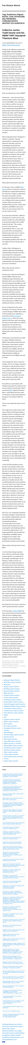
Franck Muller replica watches (13, 702)
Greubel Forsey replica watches (13, 710)
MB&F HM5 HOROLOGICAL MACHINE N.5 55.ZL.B (11, 935)
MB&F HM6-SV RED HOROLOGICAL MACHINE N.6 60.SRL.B (14, 939)
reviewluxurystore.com (16, 1037)
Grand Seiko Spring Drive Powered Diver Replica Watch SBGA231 (13, 823)
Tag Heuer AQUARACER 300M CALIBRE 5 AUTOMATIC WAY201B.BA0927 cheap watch (12, 992)
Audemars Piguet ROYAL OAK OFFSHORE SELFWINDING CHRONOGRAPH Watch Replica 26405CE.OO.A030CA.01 (13, 788)
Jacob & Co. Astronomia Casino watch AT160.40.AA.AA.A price (12, 842)
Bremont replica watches (12, 691)
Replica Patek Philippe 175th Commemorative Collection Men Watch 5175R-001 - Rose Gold (13, 958)
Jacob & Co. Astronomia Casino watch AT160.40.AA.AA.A (12, 838)
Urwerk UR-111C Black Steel (11, 1011)
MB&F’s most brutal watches (11, 45)
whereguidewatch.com (9, 1039)
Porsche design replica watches (14, 734)
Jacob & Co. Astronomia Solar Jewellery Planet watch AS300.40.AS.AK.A (12, 871)
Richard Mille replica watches (13, 745)
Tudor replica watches (11, 752)
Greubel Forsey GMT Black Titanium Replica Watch (11, 828)
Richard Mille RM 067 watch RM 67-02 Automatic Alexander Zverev (14, 977)
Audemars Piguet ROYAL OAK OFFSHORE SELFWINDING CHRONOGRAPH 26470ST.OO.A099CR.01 (12, 664)
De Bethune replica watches (12, 700)
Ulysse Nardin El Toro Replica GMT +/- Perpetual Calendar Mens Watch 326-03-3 (13, 1002)
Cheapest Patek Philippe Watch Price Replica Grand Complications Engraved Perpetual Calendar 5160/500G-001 (13, 804)
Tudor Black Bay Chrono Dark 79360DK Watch (12, 997)
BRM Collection (9, 693)
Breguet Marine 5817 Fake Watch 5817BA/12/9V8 (13, 794)
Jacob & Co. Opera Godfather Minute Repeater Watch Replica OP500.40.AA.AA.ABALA (13, 893)
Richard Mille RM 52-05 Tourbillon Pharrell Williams (13, 986)
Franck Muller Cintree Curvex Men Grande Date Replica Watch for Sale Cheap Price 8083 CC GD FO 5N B (13, 817)
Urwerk (6, 759)
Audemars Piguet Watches (12, 680)
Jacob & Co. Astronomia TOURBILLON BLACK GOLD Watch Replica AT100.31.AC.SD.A (14, 877)
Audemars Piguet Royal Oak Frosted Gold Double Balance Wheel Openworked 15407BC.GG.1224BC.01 (12, 781)
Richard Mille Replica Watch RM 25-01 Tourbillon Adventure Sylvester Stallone (14, 972)
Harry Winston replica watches (13, 713)
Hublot (6, 715)
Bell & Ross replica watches (12, 682)
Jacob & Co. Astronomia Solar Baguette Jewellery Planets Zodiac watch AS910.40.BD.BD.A (14, 865)
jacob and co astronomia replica (12, 1026)
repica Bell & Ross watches (12, 741)
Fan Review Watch (11, 5)
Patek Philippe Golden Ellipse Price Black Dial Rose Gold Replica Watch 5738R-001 (14, 945)
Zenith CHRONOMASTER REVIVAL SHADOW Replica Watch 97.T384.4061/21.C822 (13, 1016)
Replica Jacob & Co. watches (12, 743)
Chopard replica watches (12, 695)
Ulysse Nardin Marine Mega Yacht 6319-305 (13, 1007)
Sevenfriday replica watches (12, 748)
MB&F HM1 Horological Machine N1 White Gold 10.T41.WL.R (13, 930)
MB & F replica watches (18, 661)
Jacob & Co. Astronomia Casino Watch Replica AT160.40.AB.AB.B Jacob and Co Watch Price (13, 848)
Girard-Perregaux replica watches (14, 704)
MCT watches (8, 724)
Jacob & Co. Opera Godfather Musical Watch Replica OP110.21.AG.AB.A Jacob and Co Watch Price (12, 908)
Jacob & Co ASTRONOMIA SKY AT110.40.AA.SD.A (12, 926)
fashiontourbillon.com (9, 1031)
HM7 (11, 390)
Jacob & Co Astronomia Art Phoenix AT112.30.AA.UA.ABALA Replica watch (14, 921)
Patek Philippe (8, 732)
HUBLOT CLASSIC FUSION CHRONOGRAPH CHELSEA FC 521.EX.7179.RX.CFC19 (12, 833)
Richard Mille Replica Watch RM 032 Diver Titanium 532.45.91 (13, 967)
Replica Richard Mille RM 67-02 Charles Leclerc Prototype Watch (13, 962)
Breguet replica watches (11, 686)
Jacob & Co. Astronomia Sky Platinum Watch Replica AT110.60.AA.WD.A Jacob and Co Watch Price (13, 854)
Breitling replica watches (12, 689)
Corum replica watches (11, 697)
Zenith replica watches (11, 761)
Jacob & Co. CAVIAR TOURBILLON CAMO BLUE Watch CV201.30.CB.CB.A (13, 887)
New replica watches (10, 726)
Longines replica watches (12, 719)
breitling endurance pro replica (12, 1024)
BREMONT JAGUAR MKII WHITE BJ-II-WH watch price (13, 799)
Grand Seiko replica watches (13, 708)
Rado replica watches (10, 739)
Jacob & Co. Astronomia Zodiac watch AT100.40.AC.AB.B (12, 882)
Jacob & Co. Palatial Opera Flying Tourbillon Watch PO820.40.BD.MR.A (13, 915)
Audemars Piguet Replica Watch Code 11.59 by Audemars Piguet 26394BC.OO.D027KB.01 (13, 775)
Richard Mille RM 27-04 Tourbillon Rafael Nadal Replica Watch (13, 982)
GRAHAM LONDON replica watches (15, 706)
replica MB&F (17, 611)
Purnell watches (9, 737)
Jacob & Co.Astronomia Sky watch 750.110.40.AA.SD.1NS (13, 860)
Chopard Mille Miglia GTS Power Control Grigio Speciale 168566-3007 (13, 811)
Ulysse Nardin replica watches (13, 756)
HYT (5, 717)
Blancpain (7, 684)
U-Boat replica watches (11, 754)
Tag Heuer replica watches (12, 750)
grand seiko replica (8, 1028)
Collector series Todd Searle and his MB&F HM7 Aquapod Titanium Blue (13, 34)
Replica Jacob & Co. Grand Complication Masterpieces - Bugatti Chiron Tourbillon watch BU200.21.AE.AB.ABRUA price (13, 951)
